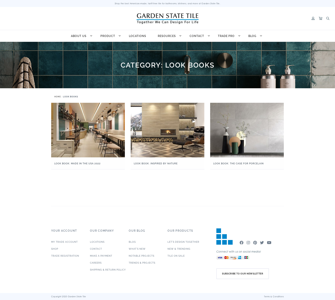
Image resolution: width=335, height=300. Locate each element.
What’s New (137, 249)
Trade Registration (65, 256)
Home (57, 97)
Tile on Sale (176, 256)
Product (107, 36)
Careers (96, 262)
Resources (167, 36)
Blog (252, 36)
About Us (78, 36)
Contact (197, 36)
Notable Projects (141, 256)
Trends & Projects (142, 262)
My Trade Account (64, 242)
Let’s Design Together (183, 242)
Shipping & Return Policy (108, 269)
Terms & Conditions (274, 296)
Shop (54, 249)
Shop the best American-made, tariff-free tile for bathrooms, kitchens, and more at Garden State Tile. (167, 3)
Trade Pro (226, 36)
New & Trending (179, 249)
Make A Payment (101, 256)
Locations (137, 36)
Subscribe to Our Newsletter (242, 273)
